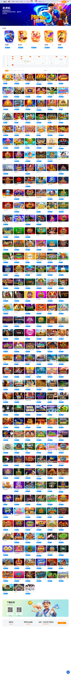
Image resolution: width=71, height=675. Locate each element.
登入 (60, 1)
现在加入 (64, 1)
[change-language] (68, 2)
